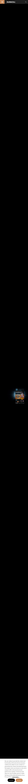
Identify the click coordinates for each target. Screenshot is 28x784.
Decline (11, 780)
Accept (19, 780)
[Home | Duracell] (11, 2)
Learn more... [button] (15, 777)
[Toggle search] (26, 2)
